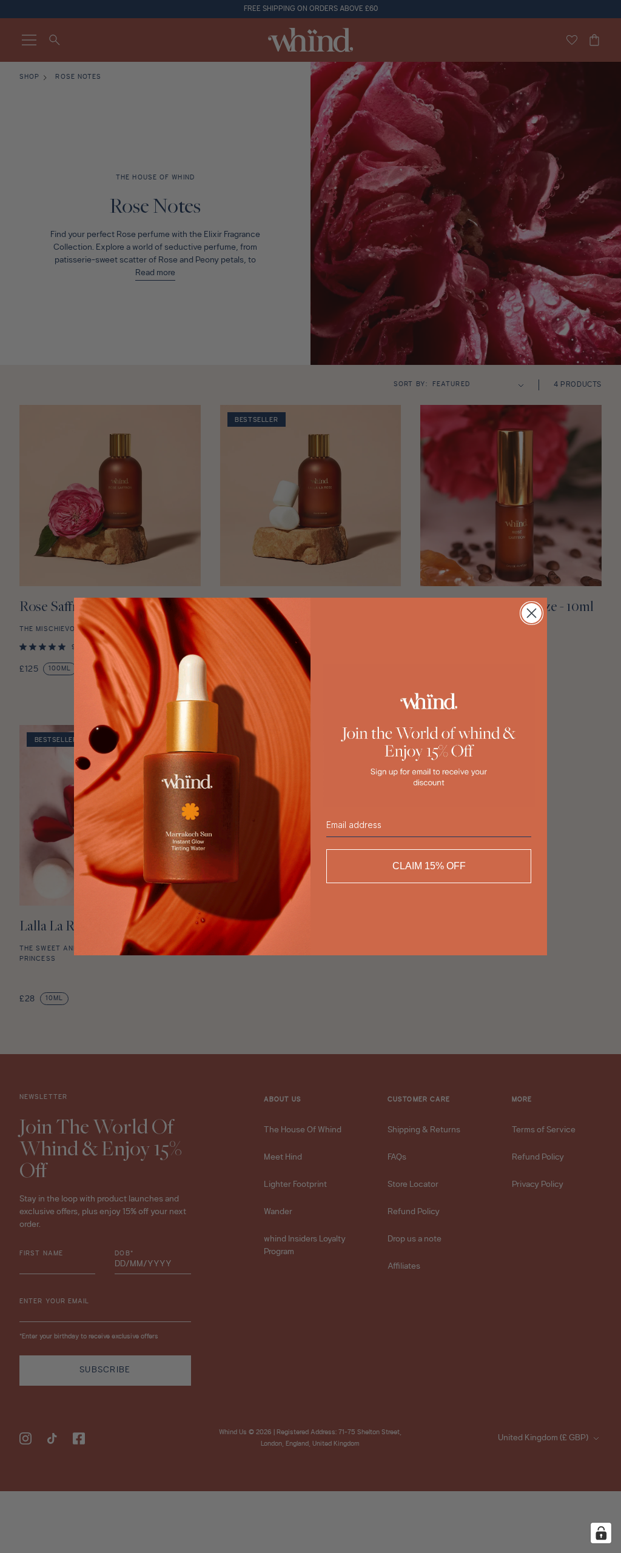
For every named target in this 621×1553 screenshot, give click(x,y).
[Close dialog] (531, 613)
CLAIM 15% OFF (429, 866)
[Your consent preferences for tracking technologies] (601, 1533)
